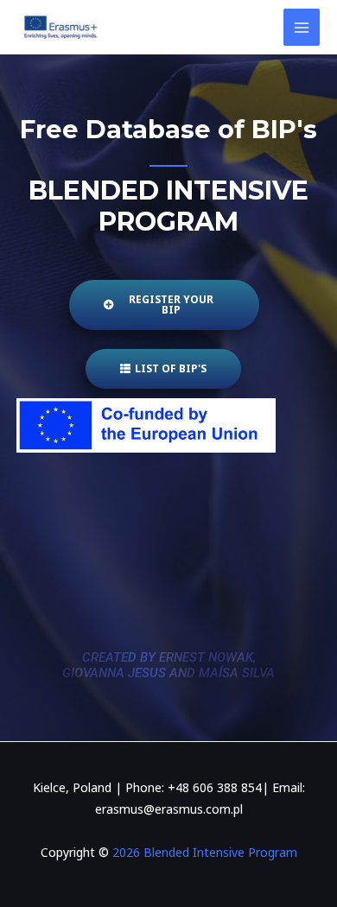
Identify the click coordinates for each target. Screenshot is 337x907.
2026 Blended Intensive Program (203, 852)
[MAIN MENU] (302, 27)
